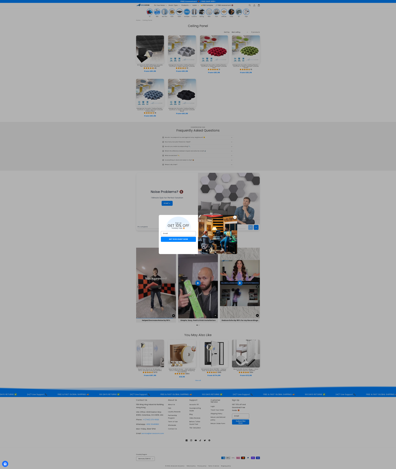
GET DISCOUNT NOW (178, 239)
